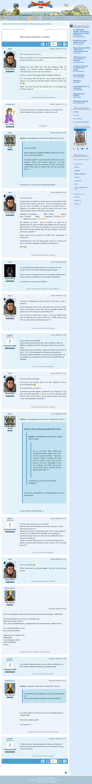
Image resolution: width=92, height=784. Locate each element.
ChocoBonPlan (53, 782)
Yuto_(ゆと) (79, 44)
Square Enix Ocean (57, 780)
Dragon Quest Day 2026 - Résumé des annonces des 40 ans (81, 49)
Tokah (10, 49)
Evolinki (78, 97)
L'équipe (76, 112)
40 (53, 44)
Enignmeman (80, 36)
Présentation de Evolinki (78, 94)
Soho (10, 262)
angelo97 (10, 335)
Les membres (77, 118)
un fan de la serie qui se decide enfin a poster (80, 67)
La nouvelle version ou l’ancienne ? (81, 87)
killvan (10, 133)
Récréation (24, 24)
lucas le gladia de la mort (81, 188)
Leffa (77, 82)
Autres (17, 24)
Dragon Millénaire (80, 174)
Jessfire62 (78, 181)
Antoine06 (79, 90)
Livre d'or (76, 115)
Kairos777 (78, 200)
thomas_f (79, 53)
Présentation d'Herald (80, 101)
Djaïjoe (77, 167)
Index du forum (8, 24)
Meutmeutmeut (10, 588)
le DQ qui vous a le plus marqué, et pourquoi (80, 58)
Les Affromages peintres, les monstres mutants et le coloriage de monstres (81, 32)
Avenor (77, 197)
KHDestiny (47, 780)
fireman (77, 177)
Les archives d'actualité (81, 122)
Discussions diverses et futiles (40, 24)
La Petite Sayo (9, 104)
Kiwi (76, 184)
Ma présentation (78, 75)
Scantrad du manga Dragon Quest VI (80, 41)
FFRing (39, 780)
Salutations (77, 81)
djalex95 (77, 170)
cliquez (22, 208)
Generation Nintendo (40, 782)
